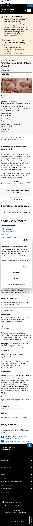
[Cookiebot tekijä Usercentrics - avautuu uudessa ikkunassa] (23, 240)
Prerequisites (7, 229)
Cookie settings (5, 492)
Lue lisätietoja (23, 267)
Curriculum (5, 71)
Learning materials (9, 237)
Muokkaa (15, 278)
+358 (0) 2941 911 (17, 511)
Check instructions (10, 36)
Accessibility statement (6, 488)
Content (6, 234)
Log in (30, 5)
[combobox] (16, 74)
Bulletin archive (5, 460)
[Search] (24, 10)
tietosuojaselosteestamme (18, 260)
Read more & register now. (13, 53)
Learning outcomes (9, 232)
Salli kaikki (16, 272)
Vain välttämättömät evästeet (16, 284)
